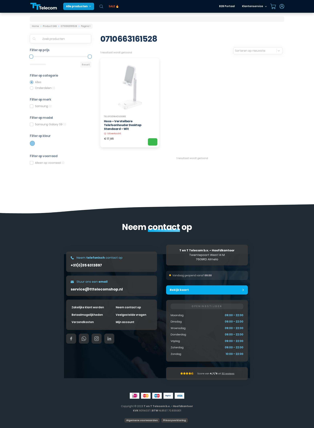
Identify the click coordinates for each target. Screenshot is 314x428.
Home (35, 26)
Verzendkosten (83, 322)
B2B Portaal (227, 6)
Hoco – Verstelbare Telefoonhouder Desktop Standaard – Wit (122, 125)
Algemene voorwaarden (142, 420)
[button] (207, 289)
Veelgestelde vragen (131, 315)
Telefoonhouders (115, 116)
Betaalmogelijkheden (87, 315)
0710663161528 (69, 26)
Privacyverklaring (174, 420)
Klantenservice (252, 6)
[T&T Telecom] (44, 6)
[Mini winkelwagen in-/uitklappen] (273, 6)
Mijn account (125, 322)
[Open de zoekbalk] (101, 6)
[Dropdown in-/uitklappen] (266, 6)
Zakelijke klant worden (88, 307)
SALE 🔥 (114, 6)
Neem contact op (128, 307)
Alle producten (77, 6)
